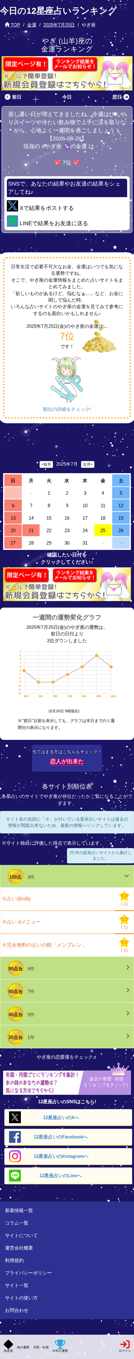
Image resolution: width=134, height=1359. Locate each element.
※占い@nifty (16, 898)
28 (31, 543)
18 (102, 518)
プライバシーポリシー (28, 1272)
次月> (88, 464)
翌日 (117, 96)
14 (31, 518)
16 (67, 518)
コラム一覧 (16, 1223)
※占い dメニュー (21, 922)
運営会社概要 (19, 1247)
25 (102, 530)
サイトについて (21, 1235)
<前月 (46, 464)
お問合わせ (16, 1310)
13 (13, 518)
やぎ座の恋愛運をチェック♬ (67, 1057)
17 (85, 518)
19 (120, 518)
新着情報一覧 (19, 1210)
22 (48, 530)
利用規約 (14, 1260)
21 (31, 530)
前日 (17, 96)
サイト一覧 (16, 1285)
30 (67, 543)
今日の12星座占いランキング (58, 11)
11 (103, 505)
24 (85, 530)
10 (85, 505)
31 (85, 543)
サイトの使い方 (21, 1297)
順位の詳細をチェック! (67, 409)
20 (13, 530)
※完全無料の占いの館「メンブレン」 (44, 945)
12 (120, 505)
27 (13, 543)
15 (48, 518)
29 (48, 543)
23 (67, 530)
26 (120, 530)
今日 (67, 96)
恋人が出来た (67, 761)
